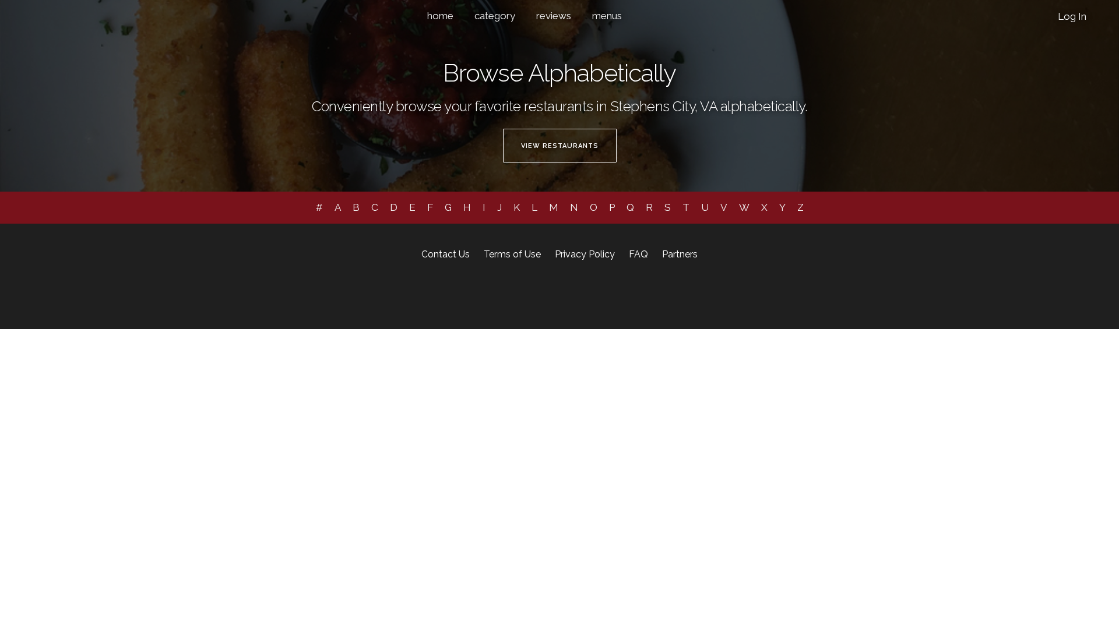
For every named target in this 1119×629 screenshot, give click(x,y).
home (440, 16)
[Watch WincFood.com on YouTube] (600, 294)
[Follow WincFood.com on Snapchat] (569, 294)
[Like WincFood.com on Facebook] (519, 294)
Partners (680, 254)
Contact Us (445, 254)
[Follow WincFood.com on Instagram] (538, 294)
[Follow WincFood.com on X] (555, 294)
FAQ (638, 254)
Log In (1072, 16)
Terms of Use (512, 254)
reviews (553, 16)
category (494, 16)
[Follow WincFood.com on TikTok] (586, 294)
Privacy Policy (585, 254)
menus (607, 16)
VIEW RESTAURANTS (560, 146)
